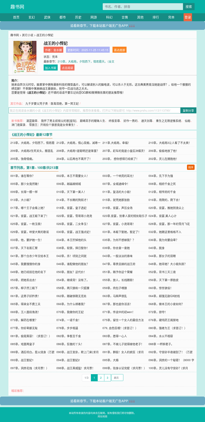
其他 (140, 17)
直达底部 (119, 50)
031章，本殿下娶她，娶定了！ (121, 232)
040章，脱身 (157, 248)
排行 (156, 17)
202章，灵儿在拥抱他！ (164, 159)
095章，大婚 (110, 360)
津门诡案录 (18, 125)
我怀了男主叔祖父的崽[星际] (58, 121)
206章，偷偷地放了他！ (164, 151)
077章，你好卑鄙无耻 (24, 328)
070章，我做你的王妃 (70, 312)
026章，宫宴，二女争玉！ (72, 224)
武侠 (47, 17)
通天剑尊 (146, 121)
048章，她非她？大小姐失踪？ (168, 264)
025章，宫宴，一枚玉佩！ (26, 224)
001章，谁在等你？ (22, 176)
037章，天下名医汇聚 (24, 248)
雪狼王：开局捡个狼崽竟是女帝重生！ (53, 125)
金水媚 (57, 50)
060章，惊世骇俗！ (161, 288)
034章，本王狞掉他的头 (71, 240)
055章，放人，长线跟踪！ (118, 280)
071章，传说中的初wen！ (118, 312)
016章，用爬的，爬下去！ (165, 200)
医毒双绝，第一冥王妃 (65, 103)
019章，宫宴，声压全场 (117, 208)
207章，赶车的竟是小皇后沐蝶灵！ (124, 151)
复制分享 (188, 110)
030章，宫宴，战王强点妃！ (74, 232)
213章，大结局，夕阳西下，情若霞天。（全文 (86, 61)
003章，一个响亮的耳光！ (118, 176)
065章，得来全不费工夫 (25, 304)
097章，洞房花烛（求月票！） (29, 368)
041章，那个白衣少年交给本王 (29, 256)
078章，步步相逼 (67, 328)
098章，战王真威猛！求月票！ (75, 368)
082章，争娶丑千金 (68, 336)
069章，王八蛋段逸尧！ (25, 312)
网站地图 (102, 416)
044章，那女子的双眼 (162, 256)
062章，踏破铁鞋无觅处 (71, 296)
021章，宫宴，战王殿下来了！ (29, 216)
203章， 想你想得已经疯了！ (120, 159)
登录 (188, 17)
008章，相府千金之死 (162, 184)
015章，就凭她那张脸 (116, 200)
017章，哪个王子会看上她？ (28, 208)
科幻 (109, 17)
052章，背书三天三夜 (162, 272)
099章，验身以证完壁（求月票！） (124, 368)
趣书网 (17, 6)
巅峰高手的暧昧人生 (92, 121)
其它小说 (27, 35)
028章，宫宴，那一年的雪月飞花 (169, 224)
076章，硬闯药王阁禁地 (164, 320)
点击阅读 (67, 68)
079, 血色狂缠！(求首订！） (120, 328)
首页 (16, 17)
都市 (62, 17)
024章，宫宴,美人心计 (163, 216)
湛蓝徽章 (31, 121)
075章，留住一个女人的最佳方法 (123, 320)
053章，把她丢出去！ (24, 280)
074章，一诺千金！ (68, 320)
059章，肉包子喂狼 (114, 288)
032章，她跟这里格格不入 (165, 232)
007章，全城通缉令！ (116, 184)
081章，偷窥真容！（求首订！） (31, 336)
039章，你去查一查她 (116, 248)
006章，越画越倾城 (68, 184)
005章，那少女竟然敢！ (25, 184)
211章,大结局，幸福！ (116, 143)
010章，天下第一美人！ (71, 192)
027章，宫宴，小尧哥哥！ (118, 224)
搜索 (189, 6)
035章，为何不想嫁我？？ (118, 240)
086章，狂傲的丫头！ (70, 344)
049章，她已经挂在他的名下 (28, 272)
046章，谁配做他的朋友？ (72, 264)
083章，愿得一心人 (114, 336)
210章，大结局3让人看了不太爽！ (170, 143)
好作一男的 (131, 121)
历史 (78, 17)
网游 (93, 17)
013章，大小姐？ (21, 200)
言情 (125, 17)
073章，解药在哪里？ (24, 320)
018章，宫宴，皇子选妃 (71, 208)
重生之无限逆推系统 (168, 121)
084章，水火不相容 (161, 336)
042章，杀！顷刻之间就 (71, 256)
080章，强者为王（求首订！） (168, 328)
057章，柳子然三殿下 (24, 288)
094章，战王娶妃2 (68, 360)
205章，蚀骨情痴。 (22, 159)
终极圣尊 (114, 121)
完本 (171, 17)
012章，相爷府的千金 (162, 192)
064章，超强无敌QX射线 (164, 296)
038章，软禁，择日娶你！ (72, 248)
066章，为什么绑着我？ (71, 304)
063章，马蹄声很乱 (114, 296)
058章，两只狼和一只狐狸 (72, 288)
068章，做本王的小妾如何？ (166, 304)
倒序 (190, 167)
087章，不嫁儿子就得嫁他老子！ (123, 344)
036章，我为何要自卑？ (164, 240)
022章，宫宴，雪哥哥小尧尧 (74, 216)
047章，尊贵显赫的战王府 (118, 264)
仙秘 (187, 121)
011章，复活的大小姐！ (117, 192)
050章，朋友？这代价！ (71, 272)
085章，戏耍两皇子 (22, 344)
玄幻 (31, 17)
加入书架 (50, 68)
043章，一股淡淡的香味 (117, 256)
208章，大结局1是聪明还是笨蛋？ (77, 151)
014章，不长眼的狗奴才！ (72, 200)
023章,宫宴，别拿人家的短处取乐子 (124, 216)
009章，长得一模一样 (24, 192)
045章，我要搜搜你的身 (25, 264)
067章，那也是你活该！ (117, 304)
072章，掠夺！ (158, 312)
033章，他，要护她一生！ (26, 240)
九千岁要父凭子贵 (36, 103)
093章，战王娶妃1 (22, 360)
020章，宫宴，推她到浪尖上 (166, 208)
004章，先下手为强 (161, 176)
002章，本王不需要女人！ (72, 176)
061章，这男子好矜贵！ (25, 296)
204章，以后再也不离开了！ (74, 159)
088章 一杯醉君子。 (161, 344)
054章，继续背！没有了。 (72, 280)
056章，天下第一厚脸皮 (164, 280)
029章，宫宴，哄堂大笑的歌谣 (29, 232)
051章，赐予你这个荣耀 (117, 272)
